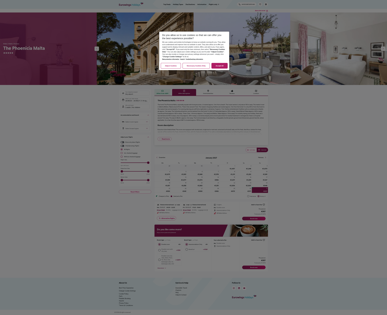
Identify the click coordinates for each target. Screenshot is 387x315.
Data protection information (170, 59)
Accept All (220, 66)
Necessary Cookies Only (196, 66)
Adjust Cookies (171, 66)
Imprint (182, 59)
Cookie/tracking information (194, 59)
